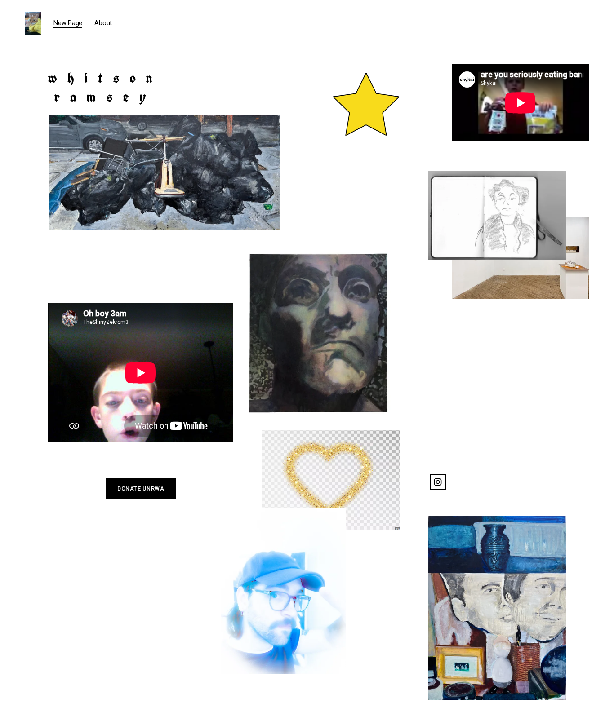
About (103, 23)
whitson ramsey (105, 87)
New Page (67, 23)
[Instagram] (438, 482)
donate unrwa (141, 488)
